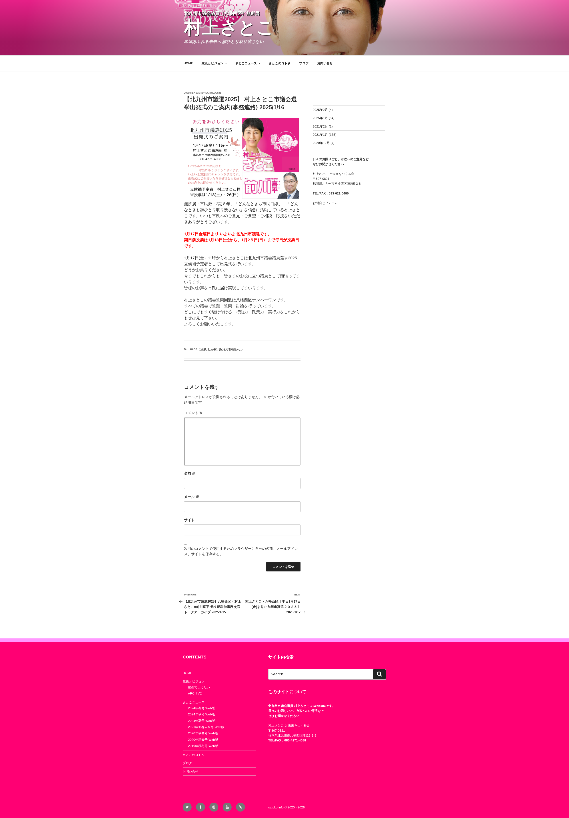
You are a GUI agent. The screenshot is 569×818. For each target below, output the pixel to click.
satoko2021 (213, 92)
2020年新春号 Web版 (203, 739)
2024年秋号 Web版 (201, 714)
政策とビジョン (212, 63)
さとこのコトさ (280, 63)
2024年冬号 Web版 (201, 708)
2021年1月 (320, 134)
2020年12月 (321, 143)
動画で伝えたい (199, 687)
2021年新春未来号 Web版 (206, 727)
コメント (193, 413)
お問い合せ (325, 63)
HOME (188, 63)
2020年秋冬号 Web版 (203, 733)
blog (194, 349)
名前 (190, 473)
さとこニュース (246, 63)
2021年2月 (320, 126)
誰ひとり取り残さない (231, 349)
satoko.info (276, 807)
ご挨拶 (202, 349)
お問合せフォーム (325, 203)
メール (191, 497)
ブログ (304, 63)
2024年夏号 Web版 (201, 721)
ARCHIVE (195, 693)
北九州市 (212, 349)
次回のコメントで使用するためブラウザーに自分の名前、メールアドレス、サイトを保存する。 (241, 551)
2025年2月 (320, 109)
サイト (189, 520)
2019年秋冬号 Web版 (203, 746)
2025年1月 (320, 118)
